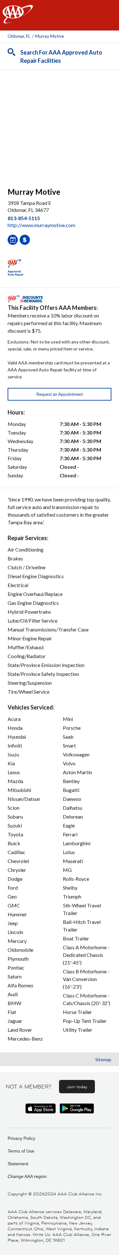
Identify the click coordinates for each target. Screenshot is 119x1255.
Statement (18, 1163)
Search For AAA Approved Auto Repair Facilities (61, 56)
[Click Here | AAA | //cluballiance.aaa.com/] (18, 19)
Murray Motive (49, 36)
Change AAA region (27, 1176)
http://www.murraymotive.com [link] (41, 225)
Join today (77, 1086)
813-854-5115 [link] (24, 218)
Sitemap (103, 1059)
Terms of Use (21, 1151)
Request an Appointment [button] (59, 394)
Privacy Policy (21, 1138)
